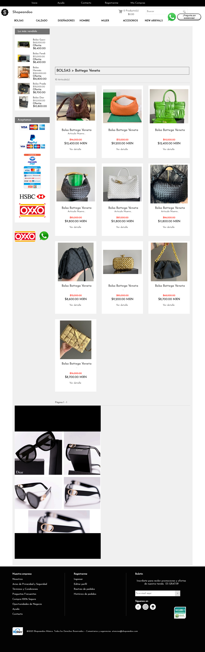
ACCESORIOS (130, 21)
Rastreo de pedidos (84, 589)
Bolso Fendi (39, 53)
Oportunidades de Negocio (27, 604)
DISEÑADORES (66, 21)
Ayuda (60, 3)
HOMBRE (85, 21)
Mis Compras (138, 3)
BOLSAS (18, 21)
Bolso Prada (39, 84)
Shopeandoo (22, 12)
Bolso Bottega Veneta (77, 130)
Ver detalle (75, 149)
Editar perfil (80, 584)
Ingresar (78, 579)
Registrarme (111, 3)
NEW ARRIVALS (154, 21)
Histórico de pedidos (85, 594)
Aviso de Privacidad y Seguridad (29, 584)
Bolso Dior (38, 98)
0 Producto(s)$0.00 (131, 12)
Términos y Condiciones (25, 589)
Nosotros (17, 579)
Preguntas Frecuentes (24, 594)
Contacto (86, 3)
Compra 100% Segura (24, 599)
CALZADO (41, 21)
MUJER (105, 21)
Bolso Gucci (39, 40)
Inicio (34, 3)
